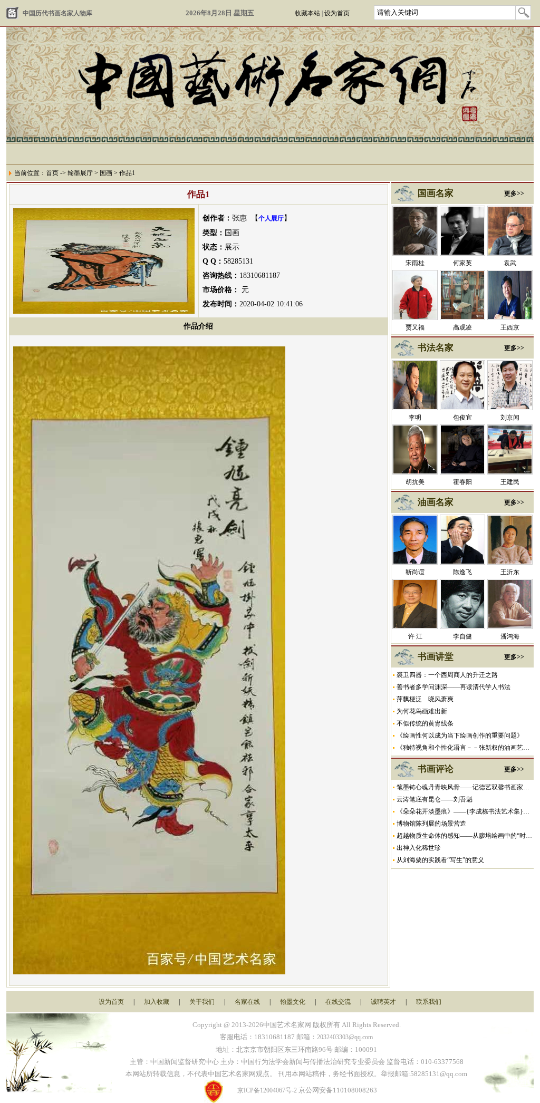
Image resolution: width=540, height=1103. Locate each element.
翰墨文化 (292, 1001)
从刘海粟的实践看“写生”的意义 (440, 860)
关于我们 (202, 1001)
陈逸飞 (462, 572)
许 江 (415, 636)
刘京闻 (509, 417)
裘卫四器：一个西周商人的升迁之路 (447, 675)
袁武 (510, 263)
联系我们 (428, 1001)
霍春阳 (462, 482)
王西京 (509, 327)
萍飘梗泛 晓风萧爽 (425, 699)
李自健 (462, 636)
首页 (52, 173)
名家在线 (247, 1001)
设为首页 (337, 13)
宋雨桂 (415, 263)
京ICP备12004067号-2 (267, 1090)
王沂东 (509, 572)
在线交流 (338, 1001)
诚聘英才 (383, 1001)
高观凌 (462, 327)
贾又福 (415, 327)
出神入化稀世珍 (419, 848)
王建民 (509, 482)
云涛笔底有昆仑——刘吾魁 (434, 799)
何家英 (462, 263)
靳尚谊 (415, 572)
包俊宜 (462, 417)
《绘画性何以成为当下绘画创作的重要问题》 (460, 735)
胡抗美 (415, 482)
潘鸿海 (509, 636)
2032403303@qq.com (345, 1037)
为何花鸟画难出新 (422, 711)
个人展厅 (271, 218)
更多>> (514, 193)
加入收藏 (156, 1001)
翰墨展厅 (80, 173)
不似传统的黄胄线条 (425, 723)
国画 (106, 173)
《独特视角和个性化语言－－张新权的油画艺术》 (466, 747)
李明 (415, 417)
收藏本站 (307, 13)
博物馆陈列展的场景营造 (431, 823)
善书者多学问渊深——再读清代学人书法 (453, 687)
